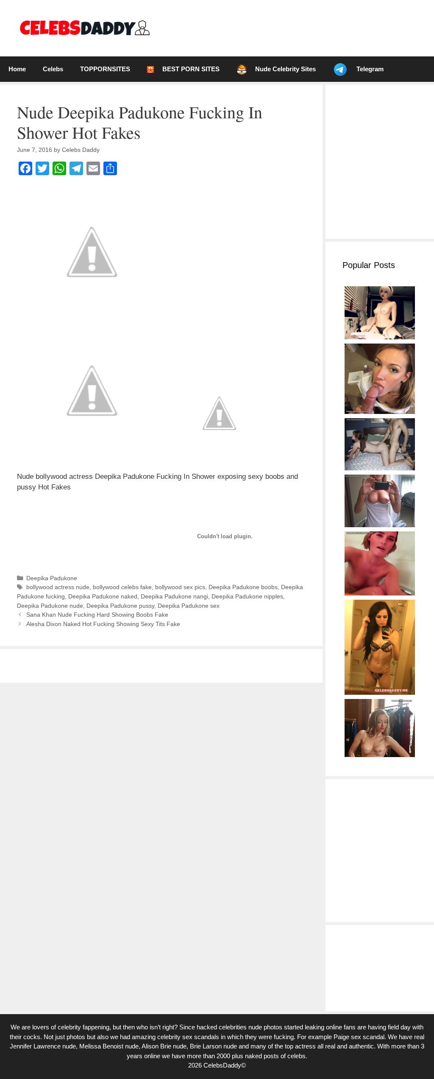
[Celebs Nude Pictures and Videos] (84, 28)
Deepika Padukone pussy (120, 605)
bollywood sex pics (180, 587)
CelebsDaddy (222, 1065)
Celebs (53, 69)
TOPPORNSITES (105, 69)
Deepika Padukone (51, 578)
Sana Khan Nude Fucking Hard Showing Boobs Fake (97, 614)
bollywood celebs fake (122, 587)
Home (17, 69)
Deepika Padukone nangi (174, 596)
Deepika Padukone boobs (243, 587)
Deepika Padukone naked (102, 596)
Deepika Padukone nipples (247, 596)
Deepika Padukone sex (189, 605)
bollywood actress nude (57, 587)
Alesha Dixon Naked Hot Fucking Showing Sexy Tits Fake (103, 624)
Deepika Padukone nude (50, 605)
